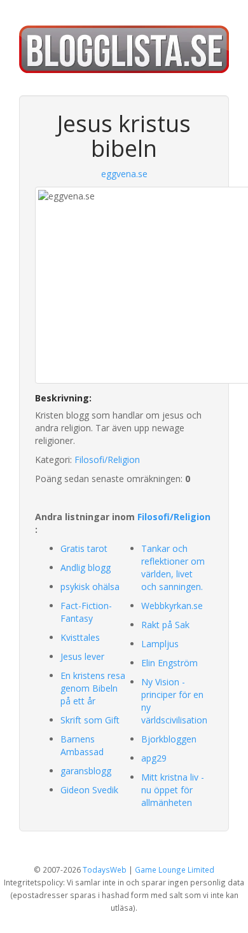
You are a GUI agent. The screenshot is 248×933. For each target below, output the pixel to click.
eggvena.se (124, 174)
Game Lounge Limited (174, 869)
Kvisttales (80, 637)
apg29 (154, 758)
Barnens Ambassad (82, 745)
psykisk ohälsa (90, 587)
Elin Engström (169, 663)
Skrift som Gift (90, 720)
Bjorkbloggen (168, 739)
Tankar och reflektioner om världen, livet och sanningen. (173, 567)
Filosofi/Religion (107, 459)
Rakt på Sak (165, 625)
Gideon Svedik (89, 790)
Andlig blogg (85, 567)
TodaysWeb (105, 869)
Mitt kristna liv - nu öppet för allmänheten (172, 790)
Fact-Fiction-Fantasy (86, 612)
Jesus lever (82, 656)
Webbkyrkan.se (172, 606)
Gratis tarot (83, 548)
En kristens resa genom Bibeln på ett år (92, 688)
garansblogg (85, 771)
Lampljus (160, 644)
